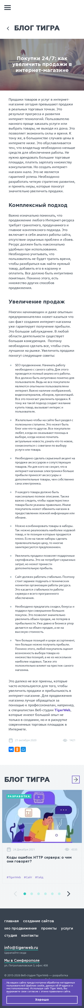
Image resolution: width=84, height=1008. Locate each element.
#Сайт (28, 877)
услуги (67, 928)
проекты (49, 928)
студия (10, 935)
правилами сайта (59, 991)
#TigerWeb (14, 877)
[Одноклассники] (17, 749)
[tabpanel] (42, 837)
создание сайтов (38, 921)
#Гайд (39, 877)
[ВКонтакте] (11, 749)
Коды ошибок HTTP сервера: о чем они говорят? (39, 859)
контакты (29, 935)
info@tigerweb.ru (21, 948)
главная (11, 921)
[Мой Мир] (23, 749)
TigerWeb (62, 710)
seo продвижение (20, 928)
